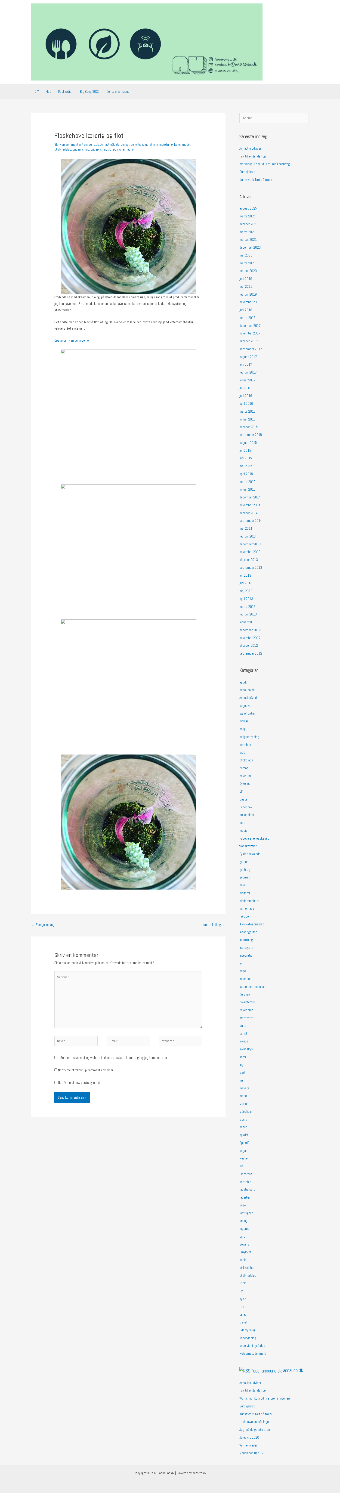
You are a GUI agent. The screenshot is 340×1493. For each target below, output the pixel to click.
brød (242, 752)
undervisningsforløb (103, 149)
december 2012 (250, 630)
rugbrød (244, 1228)
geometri (245, 877)
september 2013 (250, 567)
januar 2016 (247, 419)
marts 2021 (247, 232)
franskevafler (248, 846)
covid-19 (245, 776)
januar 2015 (247, 489)
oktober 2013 (248, 559)
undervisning (81, 149)
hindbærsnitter (249, 901)
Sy (241, 1291)
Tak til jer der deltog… (253, 156)
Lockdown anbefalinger (254, 1421)
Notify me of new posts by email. (79, 1082)
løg (241, 1064)
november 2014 (249, 505)
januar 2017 (247, 380)
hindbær (244, 893)
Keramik (244, 994)
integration (246, 955)
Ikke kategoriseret (251, 924)
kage (242, 971)
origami (244, 1150)
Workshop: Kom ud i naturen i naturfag (264, 164)
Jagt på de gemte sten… (255, 1429)
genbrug (244, 869)
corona (243, 768)
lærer (177, 144)
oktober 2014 (248, 513)
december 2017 (250, 325)
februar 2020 (248, 271)
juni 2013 (245, 583)
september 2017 (250, 349)
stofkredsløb (62, 149)
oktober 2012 (248, 645)
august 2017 (248, 357)
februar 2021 (248, 239)
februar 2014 (248, 536)
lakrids (243, 1041)
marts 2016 (247, 411)
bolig (134, 144)
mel (241, 1080)
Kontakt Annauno (118, 91)
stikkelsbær (247, 1267)
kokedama (246, 1010)
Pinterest (245, 1174)
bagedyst (245, 705)
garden (243, 861)
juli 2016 (245, 388)
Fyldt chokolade (249, 854)
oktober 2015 (248, 427)
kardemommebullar (252, 986)
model (186, 144)
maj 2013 (245, 591)
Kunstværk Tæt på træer (255, 179)
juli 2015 (245, 450)
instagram (246, 947)
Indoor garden (248, 932)
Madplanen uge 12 (251, 1453)
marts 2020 (247, 263)
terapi (243, 1314)
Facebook (245, 807)
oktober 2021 (248, 224)
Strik (242, 1283)
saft (242, 1236)
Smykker (245, 1252)
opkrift (243, 1135)
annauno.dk (91, 144)
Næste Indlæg (213, 924)
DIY (37, 91)
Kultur (243, 1025)
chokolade (246, 760)
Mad (48, 91)
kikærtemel (247, 1002)
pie (241, 1166)
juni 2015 (245, 458)
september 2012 (250, 653)
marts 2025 (247, 216)
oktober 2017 (248, 341)
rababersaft (247, 1189)
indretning (166, 144)
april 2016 (246, 403)
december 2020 (250, 247)
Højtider (244, 916)
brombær (245, 744)
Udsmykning (247, 1330)
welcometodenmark (252, 1353)
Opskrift (244, 1143)
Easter (243, 799)
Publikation (65, 91)
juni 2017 (245, 364)
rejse (242, 1205)
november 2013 (249, 552)
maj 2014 (245, 528)
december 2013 (250, 544)
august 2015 (248, 442)
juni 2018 (245, 310)
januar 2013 (247, 622)
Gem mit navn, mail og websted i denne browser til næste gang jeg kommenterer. (114, 1057)
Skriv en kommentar (67, 144)
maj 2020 (245, 255)
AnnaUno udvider (250, 148)
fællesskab (246, 815)
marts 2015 (247, 481)
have (242, 885)
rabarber (244, 1197)
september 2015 (250, 435)
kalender (245, 979)
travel (243, 1322)
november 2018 (249, 302)
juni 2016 (245, 395)
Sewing (244, 1244)
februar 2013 (248, 614)
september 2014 (250, 520)
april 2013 (246, 599)
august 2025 (248, 208)
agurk (243, 682)
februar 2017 (248, 372)
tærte (243, 1306)
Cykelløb (244, 783)
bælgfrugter (247, 713)
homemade (246, 908)
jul (240, 963)
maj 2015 (245, 466)
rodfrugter (246, 1213)
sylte (242, 1299)
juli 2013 (245, 575)
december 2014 (249, 497)
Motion (243, 1103)
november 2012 (249, 638)
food (242, 822)
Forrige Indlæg (43, 924)
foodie (243, 830)
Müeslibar (245, 1111)
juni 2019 (245, 278)
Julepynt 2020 (249, 1437)
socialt (244, 1260)
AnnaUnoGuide (109, 144)
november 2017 (249, 333)
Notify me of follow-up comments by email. (86, 1070)
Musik (243, 1119)
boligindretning (148, 144)
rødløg (243, 1220)
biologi (125, 144)
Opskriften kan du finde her (72, 340)
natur (243, 1127)
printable (245, 1182)
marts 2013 (247, 606)
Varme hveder (248, 1445)
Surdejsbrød (247, 172)
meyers (244, 1088)
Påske (243, 1158)
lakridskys (246, 1049)
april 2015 (246, 474)
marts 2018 (247, 317)
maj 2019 (245, 286)
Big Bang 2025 (89, 91)
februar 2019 (248, 294)
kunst (243, 1033)
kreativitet (246, 1018)
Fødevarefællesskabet (254, 838)
